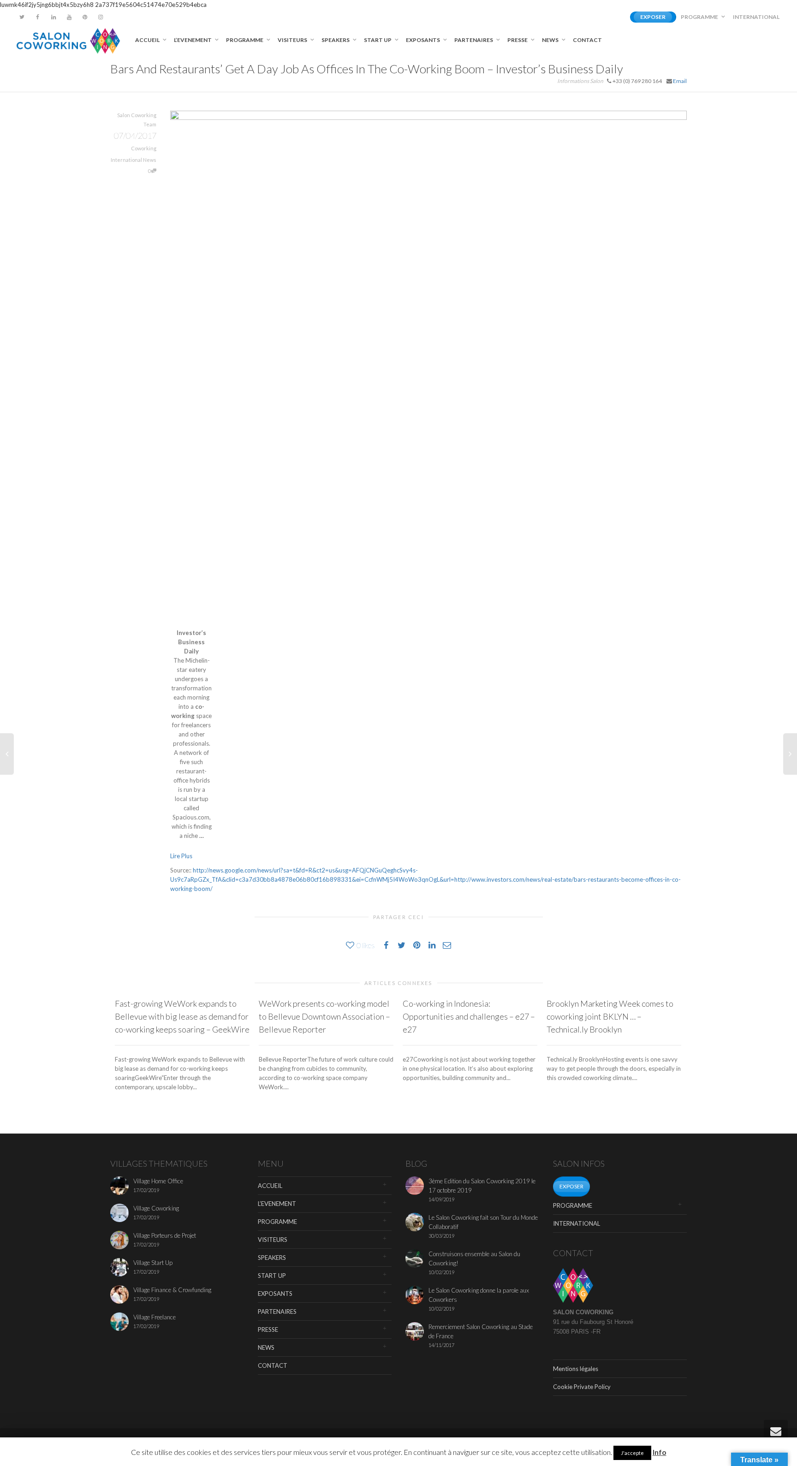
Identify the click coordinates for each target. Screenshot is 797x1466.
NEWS (550, 39)
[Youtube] (69, 16)
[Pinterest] (84, 16)
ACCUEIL (148, 39)
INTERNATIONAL (756, 16)
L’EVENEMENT (193, 39)
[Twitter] (22, 16)
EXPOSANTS (423, 39)
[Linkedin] (53, 16)
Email (680, 80)
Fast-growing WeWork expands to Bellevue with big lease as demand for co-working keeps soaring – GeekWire (182, 1016)
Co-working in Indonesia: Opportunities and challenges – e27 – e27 (469, 1016)
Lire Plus (181, 856)
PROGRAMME (700, 16)
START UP (378, 39)
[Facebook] (37, 16)
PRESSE (518, 39)
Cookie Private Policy (582, 1386)
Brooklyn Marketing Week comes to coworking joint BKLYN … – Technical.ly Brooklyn (610, 1016)
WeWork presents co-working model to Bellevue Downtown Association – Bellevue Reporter (324, 1016)
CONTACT (587, 39)
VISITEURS (293, 39)
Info (659, 1452)
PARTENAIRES (474, 39)
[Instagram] (100, 16)
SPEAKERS (336, 39)
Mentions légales (575, 1368)
